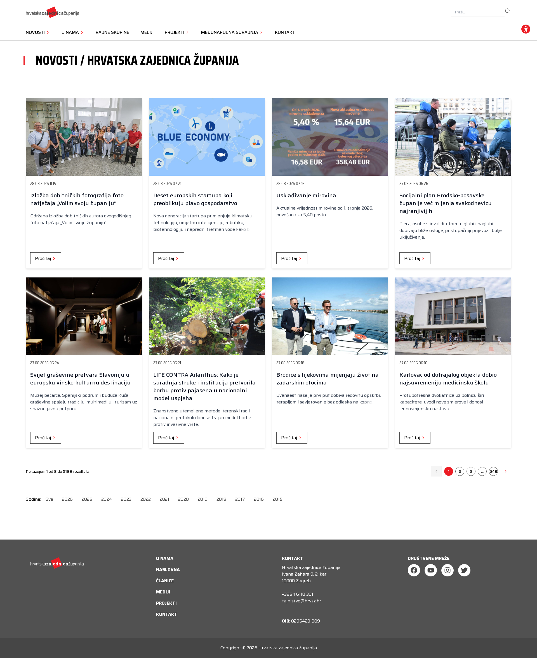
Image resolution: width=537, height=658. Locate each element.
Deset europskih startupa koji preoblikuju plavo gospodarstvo (195, 199)
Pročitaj (43, 258)
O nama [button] (71, 32)
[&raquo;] (505, 471)
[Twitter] (464, 570)
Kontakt (285, 32)
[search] (508, 11)
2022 (145, 499)
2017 (240, 499)
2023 (126, 499)
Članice (165, 580)
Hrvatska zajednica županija (287, 647)
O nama (164, 558)
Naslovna (168, 569)
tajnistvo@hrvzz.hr (301, 600)
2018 (221, 499)
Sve (49, 499)
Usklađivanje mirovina (306, 195)
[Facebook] (414, 570)
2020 (183, 499)
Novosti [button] (36, 32)
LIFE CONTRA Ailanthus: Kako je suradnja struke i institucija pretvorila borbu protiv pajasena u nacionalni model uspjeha (204, 386)
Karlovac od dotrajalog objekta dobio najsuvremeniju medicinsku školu (448, 378)
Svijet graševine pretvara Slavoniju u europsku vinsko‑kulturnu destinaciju (80, 378)
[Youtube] (431, 570)
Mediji (147, 32)
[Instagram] (447, 570)
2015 (277, 499)
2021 (164, 499)
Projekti (166, 603)
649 (493, 471)
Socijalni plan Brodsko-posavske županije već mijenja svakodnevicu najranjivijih (445, 203)
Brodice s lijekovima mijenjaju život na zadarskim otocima (327, 378)
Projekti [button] (175, 32)
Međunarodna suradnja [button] (230, 32)
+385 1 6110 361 (297, 594)
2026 (67, 499)
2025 (87, 499)
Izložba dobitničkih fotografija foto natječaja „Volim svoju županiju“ (77, 199)
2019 (203, 499)
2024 (106, 499)
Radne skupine (112, 32)
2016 (259, 499)
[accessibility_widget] (526, 29)
